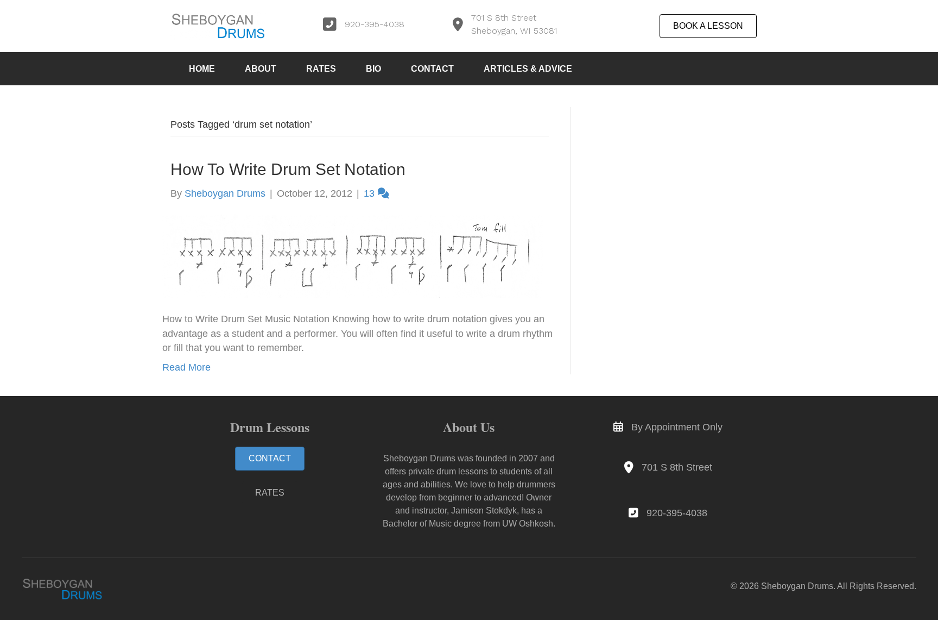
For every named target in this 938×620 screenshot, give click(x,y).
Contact (432, 68)
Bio (373, 68)
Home (202, 68)
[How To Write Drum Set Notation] (352, 255)
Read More (186, 367)
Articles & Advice (528, 68)
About (260, 68)
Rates (321, 68)
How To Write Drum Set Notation (287, 169)
